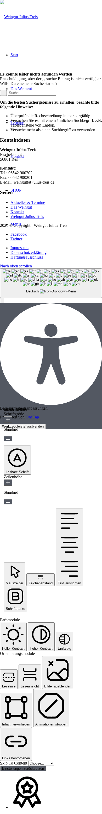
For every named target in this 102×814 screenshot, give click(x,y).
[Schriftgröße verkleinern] (8, 438)
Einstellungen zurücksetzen (23, 769)
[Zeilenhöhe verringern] (8, 501)
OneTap (32, 417)
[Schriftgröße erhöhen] (8, 419)
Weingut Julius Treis (27, 216)
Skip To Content (14, 763)
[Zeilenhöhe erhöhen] (8, 482)
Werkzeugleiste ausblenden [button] (23, 426)
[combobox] (51, 283)
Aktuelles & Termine (27, 202)
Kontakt (17, 212)
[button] (2, 300)
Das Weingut (21, 207)
